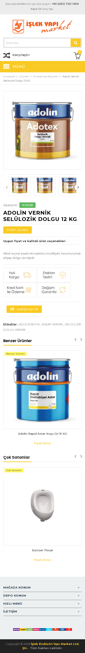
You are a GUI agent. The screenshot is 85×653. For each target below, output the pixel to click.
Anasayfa (9, 76)
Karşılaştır (27, 309)
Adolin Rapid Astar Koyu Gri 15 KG (42, 433)
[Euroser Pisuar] (42, 506)
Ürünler (24, 76)
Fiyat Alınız (17, 230)
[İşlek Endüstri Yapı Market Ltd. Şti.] (42, 26)
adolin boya (29, 324)
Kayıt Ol (36, 8)
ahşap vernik (52, 324)
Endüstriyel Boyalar (45, 76)
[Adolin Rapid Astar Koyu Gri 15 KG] (42, 390)
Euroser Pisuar (42, 550)
